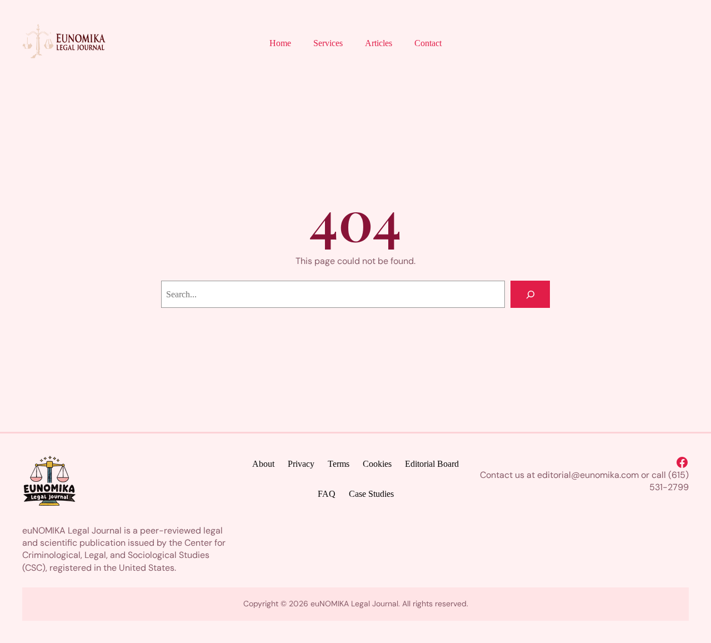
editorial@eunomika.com (588, 475)
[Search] (530, 294)
